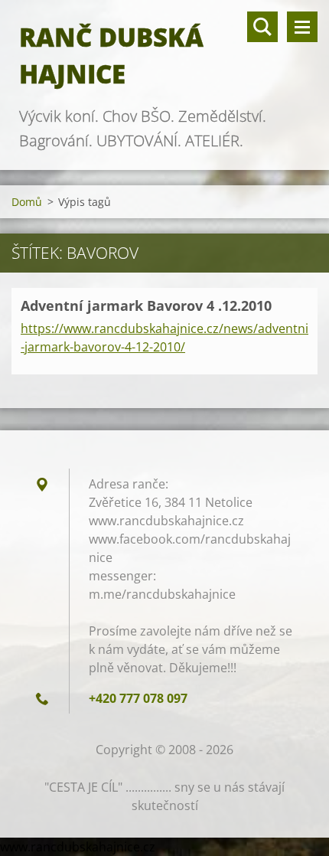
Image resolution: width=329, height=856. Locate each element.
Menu (302, 26)
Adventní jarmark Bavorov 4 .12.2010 (146, 305)
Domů (26, 201)
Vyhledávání (262, 26)
